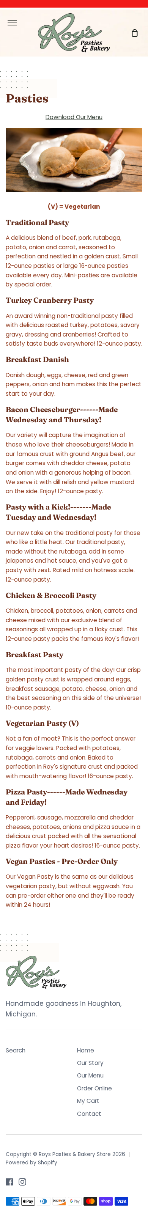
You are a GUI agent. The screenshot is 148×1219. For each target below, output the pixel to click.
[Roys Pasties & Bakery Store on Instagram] (22, 1182)
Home (85, 1050)
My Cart (88, 1101)
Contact (89, 1114)
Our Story (90, 1063)
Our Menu (90, 1075)
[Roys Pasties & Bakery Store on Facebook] (9, 1182)
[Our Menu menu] (74, 162)
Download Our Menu (74, 117)
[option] (74, 253)
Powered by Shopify (31, 1162)
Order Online (94, 1088)
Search (15, 1050)
